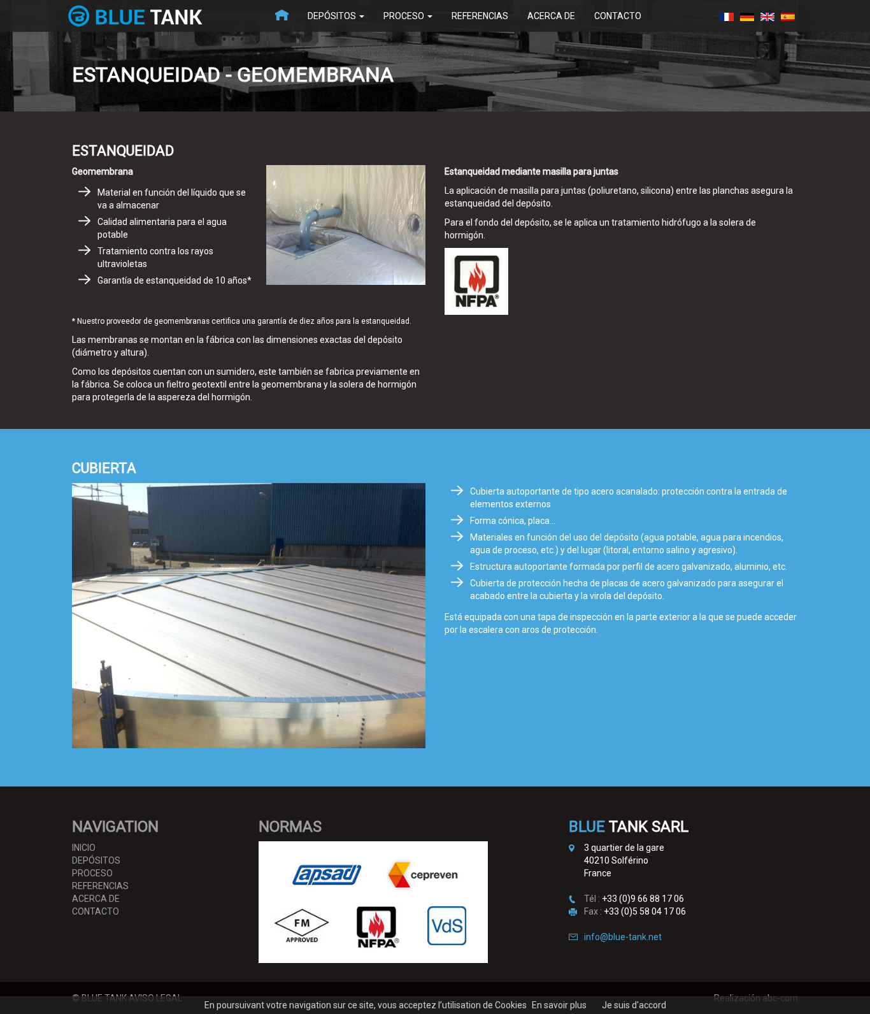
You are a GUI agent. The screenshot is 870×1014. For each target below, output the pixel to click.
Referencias (480, 16)
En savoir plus (559, 1005)
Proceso (404, 16)
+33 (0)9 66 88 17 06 (643, 899)
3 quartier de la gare (624, 848)
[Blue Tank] (727, 16)
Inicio (84, 848)
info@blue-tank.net (623, 937)
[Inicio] (282, 16)
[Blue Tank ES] (164, 16)
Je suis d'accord (634, 1005)
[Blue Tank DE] (747, 16)
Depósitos (333, 16)
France (597, 873)
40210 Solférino (616, 860)
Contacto (617, 16)
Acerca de (551, 16)
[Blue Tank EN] (767, 16)
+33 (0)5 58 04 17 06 (645, 911)
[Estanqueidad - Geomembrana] (788, 16)
